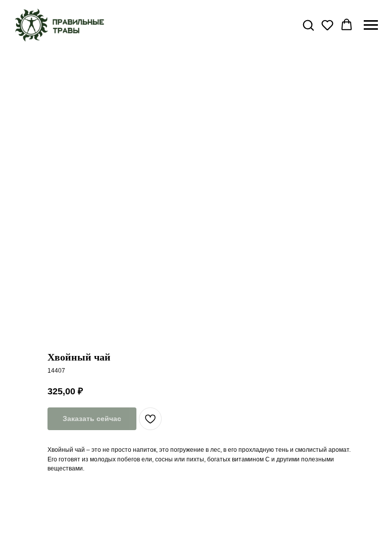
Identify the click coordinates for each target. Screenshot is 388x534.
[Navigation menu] (371, 25)
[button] (308, 25)
